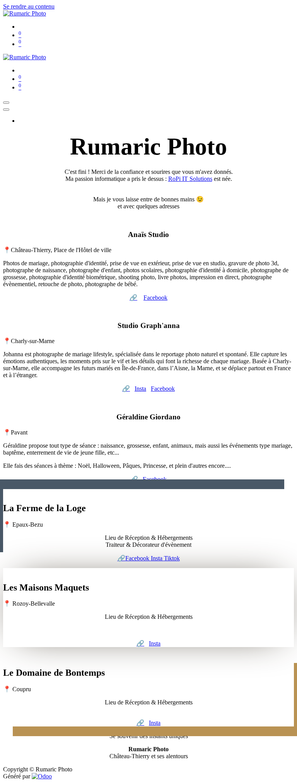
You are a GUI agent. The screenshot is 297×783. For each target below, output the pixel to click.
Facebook (155, 297)
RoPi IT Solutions (190, 178)
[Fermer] (6, 109)
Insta (140, 388)
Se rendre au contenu (29, 6)
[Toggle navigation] (6, 102)
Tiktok (172, 558)
